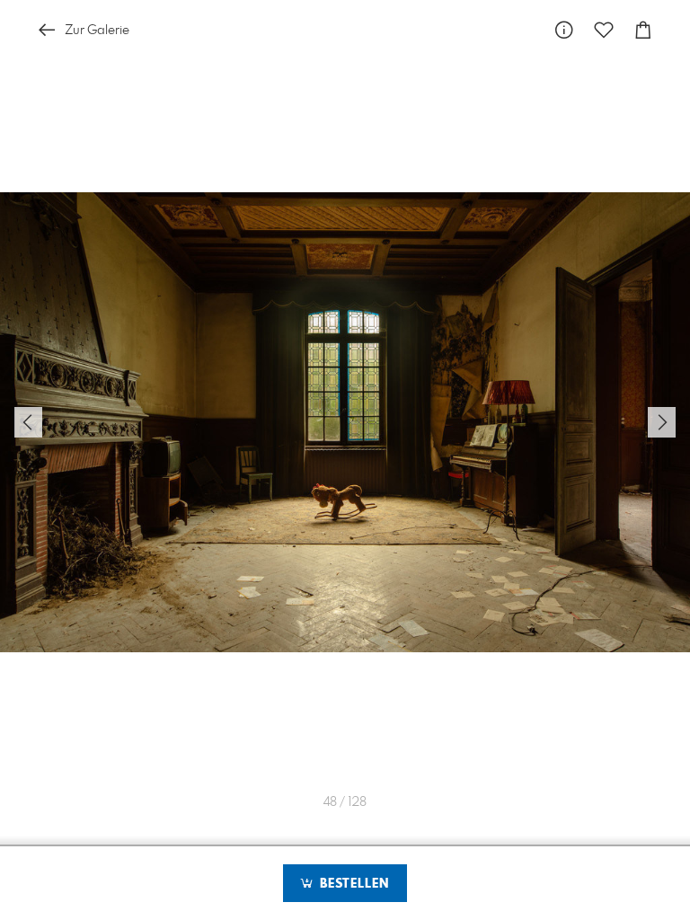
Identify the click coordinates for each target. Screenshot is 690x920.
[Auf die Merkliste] (604, 30)
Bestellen (352, 884)
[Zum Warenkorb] (643, 30)
